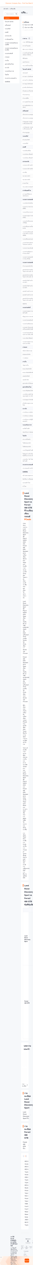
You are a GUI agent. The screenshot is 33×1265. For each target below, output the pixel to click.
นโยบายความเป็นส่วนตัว (21, 1247)
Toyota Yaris (28, 1172)
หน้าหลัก (6, 9)
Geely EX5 (28, 1217)
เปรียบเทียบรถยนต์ (15, 9)
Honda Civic (28, 1174)
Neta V (27, 1196)
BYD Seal (27, 1169)
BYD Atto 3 (28, 1185)
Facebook (28, 1243)
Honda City (28, 1164)
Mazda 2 (27, 1188)
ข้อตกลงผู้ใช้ (26, 1247)
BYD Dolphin (28, 1161)
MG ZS (27, 1222)
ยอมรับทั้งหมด (27, 1261)
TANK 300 (27, 1204)
